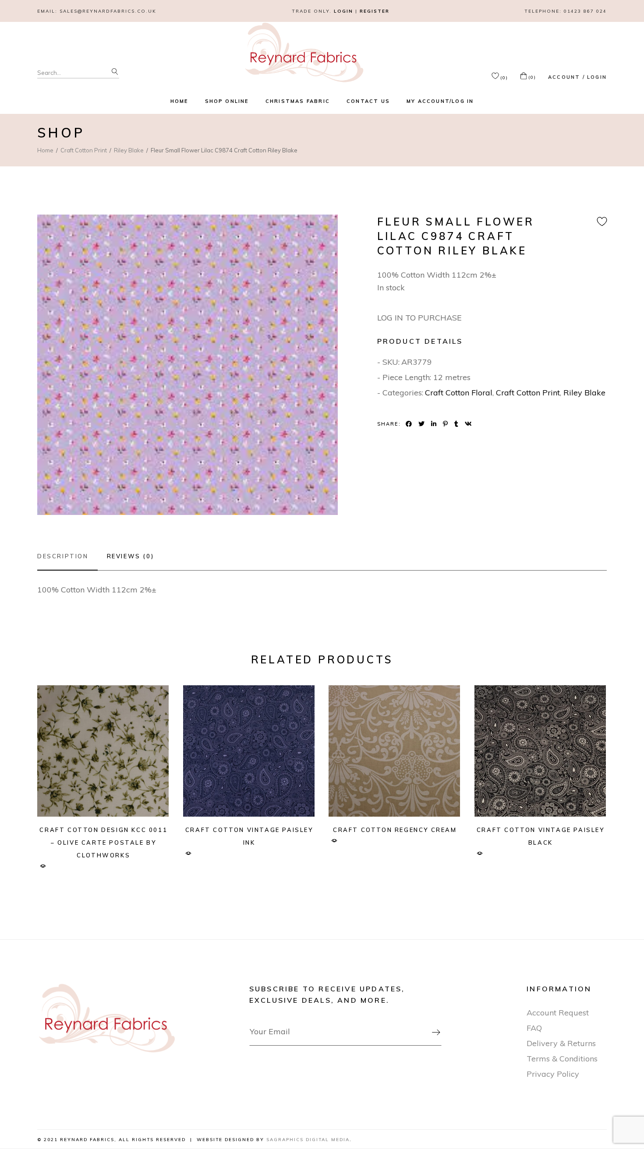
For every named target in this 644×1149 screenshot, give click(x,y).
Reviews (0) (130, 556)
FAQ (534, 1028)
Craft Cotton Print (528, 393)
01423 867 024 (585, 11)
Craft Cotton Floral (458, 393)
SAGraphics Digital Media (308, 1139)
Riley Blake (584, 393)
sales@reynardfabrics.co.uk (108, 11)
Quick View (42, 866)
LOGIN (343, 11)
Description (62, 556)
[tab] (67, 556)
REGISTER (374, 11)
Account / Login (577, 77)
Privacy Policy (553, 1074)
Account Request (558, 1013)
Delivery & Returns (561, 1043)
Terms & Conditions (562, 1059)
